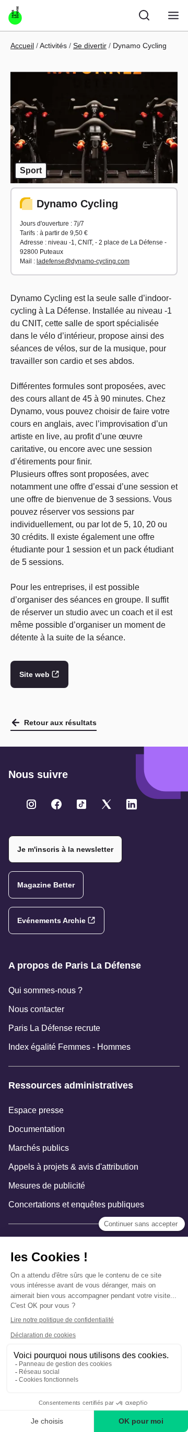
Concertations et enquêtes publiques (76, 1204)
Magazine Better (46, 885)
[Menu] (173, 15)
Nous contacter (36, 1009)
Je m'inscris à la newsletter (65, 849)
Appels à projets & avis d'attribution (73, 1166)
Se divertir (90, 45)
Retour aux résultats (60, 722)
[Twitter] (31, 804)
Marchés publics (38, 1148)
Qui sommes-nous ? (45, 990)
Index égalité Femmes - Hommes (69, 1046)
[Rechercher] (144, 15)
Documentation (36, 1129)
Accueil (22, 45)
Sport (31, 170)
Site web (34, 674)
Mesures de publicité (46, 1185)
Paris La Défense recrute (54, 1028)
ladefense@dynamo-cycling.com (83, 261)
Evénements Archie (51, 920)
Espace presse (36, 1110)
